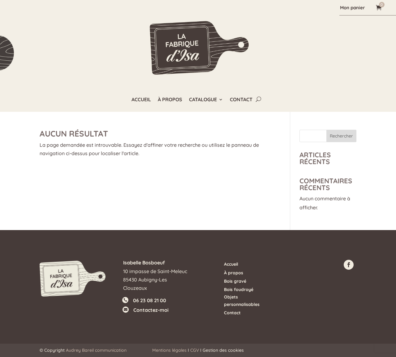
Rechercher (341, 136)
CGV (194, 350)
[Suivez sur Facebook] (349, 265)
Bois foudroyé (238, 289)
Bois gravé (235, 281)
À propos (170, 99)
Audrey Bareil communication (96, 350)
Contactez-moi (151, 310)
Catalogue (203, 99)
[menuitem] (353, 7)
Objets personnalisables (242, 300)
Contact (241, 99)
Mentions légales (169, 350)
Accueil (141, 99)
